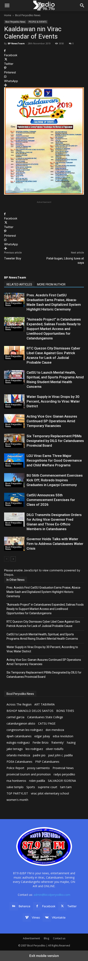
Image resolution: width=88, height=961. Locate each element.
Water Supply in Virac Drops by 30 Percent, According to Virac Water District (53, 401)
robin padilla (37, 781)
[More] (44, 85)
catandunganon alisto (21, 723)
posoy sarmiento (38, 768)
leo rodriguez (34, 749)
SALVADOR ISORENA (62, 781)
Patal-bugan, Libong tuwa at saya (65, 261)
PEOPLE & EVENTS (37, 21)
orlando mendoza (18, 755)
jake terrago (15, 749)
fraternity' (57, 742)
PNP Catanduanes (47, 762)
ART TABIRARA (44, 704)
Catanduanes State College (45, 717)
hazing (71, 742)
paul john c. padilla (60, 755)
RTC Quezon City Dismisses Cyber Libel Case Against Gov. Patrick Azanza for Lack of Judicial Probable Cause (43, 624)
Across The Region (19, 704)
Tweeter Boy (12, 258)
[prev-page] (6, 559)
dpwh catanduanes (19, 736)
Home (7, 15)
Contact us (59, 938)
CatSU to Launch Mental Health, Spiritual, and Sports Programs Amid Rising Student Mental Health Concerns (42, 636)
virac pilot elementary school (50, 793)
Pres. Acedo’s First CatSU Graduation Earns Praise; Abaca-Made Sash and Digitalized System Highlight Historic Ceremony (44, 592)
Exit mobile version (44, 956)
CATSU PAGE (46, 723)
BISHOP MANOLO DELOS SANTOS (30, 711)
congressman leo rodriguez (25, 730)
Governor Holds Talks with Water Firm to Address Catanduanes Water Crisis (55, 543)
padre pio (39, 755)
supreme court (47, 787)
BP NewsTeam (16, 43)
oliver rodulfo (54, 749)
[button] (82, 5)
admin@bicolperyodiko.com (52, 895)
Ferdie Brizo (41, 742)
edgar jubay (42, 736)
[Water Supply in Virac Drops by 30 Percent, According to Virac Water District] (14, 401)
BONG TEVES (65, 711)
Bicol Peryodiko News (27, 15)
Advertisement (31, 938)
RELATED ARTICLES (19, 284)
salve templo (15, 787)
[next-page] (13, 559)
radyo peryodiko (64, 774)
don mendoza (55, 730)
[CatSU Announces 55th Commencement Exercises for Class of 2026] (14, 500)
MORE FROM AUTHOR (51, 284)
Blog (46, 938)
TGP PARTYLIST (17, 793)
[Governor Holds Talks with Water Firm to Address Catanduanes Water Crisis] (14, 544)
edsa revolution (63, 736)
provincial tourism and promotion (29, 774)
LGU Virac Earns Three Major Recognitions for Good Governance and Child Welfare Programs (54, 460)
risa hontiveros (16, 781)
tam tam (66, 787)
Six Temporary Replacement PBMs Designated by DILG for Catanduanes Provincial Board (55, 440)
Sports (30, 787)
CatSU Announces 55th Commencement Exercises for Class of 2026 (51, 500)
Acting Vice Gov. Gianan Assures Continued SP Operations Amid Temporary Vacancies (52, 421)
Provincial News (63, 768)
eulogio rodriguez (18, 742)
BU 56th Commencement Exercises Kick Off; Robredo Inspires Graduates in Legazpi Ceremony (55, 480)
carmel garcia (15, 717)
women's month (17, 800)
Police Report (15, 768)
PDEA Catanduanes (19, 762)
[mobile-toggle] (7, 5)
